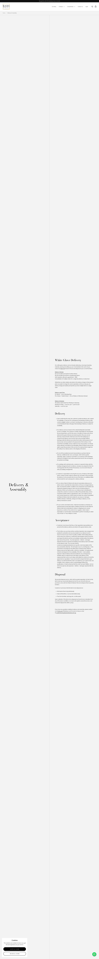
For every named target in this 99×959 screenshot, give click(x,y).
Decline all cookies (14, 953)
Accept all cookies (14, 949)
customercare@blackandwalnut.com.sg (66, 612)
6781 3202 (60, 611)
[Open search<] (92, 6)
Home (4, 13)
